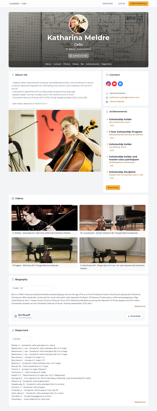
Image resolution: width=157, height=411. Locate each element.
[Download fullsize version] (98, 113)
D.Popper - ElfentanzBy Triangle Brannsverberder (35, 265)
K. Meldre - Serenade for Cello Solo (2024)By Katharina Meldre (41, 233)
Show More (113, 187)
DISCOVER (108, 4)
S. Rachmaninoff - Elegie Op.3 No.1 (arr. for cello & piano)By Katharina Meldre (112, 267)
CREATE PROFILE (138, 4)
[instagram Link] (108, 83)
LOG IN (121, 4)
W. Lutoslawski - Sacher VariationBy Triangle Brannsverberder (109, 233)
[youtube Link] (114, 83)
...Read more (140, 306)
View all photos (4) (56, 143)
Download (135, 316)
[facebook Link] (120, 83)
